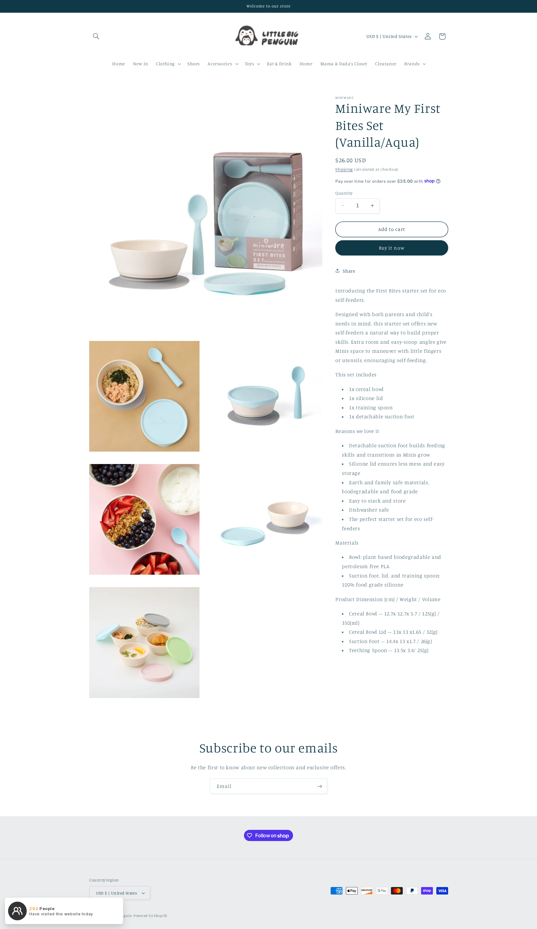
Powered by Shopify (150, 915)
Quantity (343, 192)
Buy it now (392, 248)
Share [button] (349, 270)
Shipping (344, 169)
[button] (96, 36)
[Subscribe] (320, 786)
